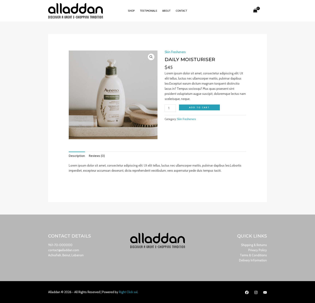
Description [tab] (77, 156)
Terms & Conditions (253, 255)
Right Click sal (128, 292)
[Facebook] (247, 292)
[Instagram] (256, 292)
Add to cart (199, 107)
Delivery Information (253, 260)
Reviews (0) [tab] (97, 156)
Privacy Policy (257, 250)
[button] (264, 11)
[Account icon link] (246, 11)
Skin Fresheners (175, 52)
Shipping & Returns (254, 245)
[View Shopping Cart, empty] (255, 10)
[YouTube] (265, 292)
